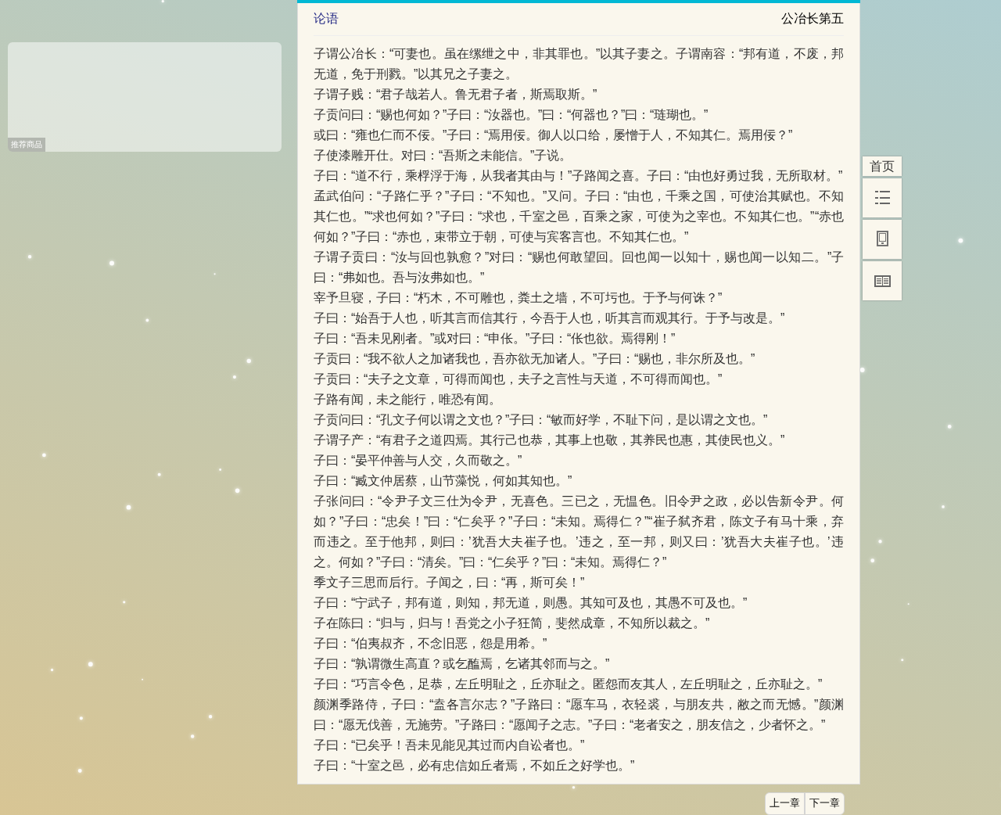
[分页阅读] (882, 280)
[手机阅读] (882, 239)
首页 (882, 166)
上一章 (785, 803)
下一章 (824, 803)
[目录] (882, 197)
